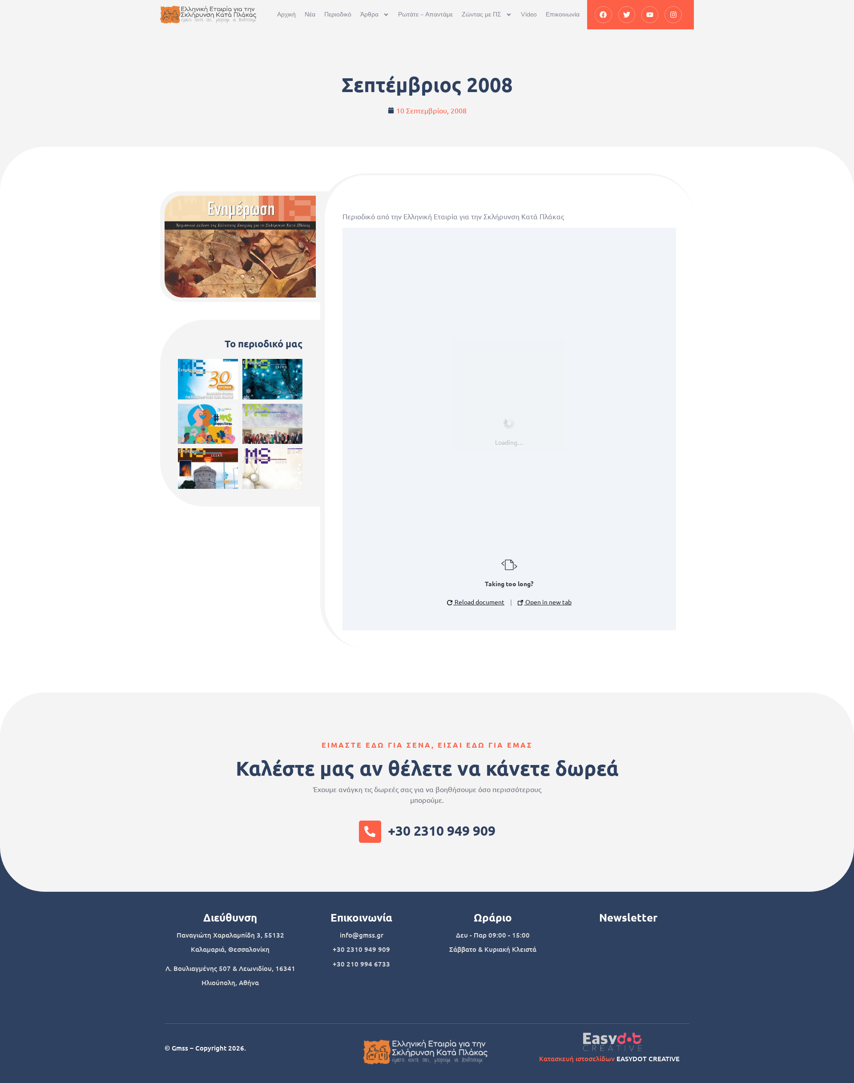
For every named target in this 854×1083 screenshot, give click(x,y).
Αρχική (286, 14)
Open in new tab (548, 602)
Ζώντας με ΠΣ (481, 14)
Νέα (310, 14)
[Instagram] (673, 14)
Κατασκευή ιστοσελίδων (577, 1058)
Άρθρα (369, 14)
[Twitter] (626, 14)
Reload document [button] (478, 602)
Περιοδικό (337, 14)
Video (529, 14)
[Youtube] (649, 14)
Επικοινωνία (563, 14)
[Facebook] (603, 14)
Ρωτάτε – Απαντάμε (425, 14)
